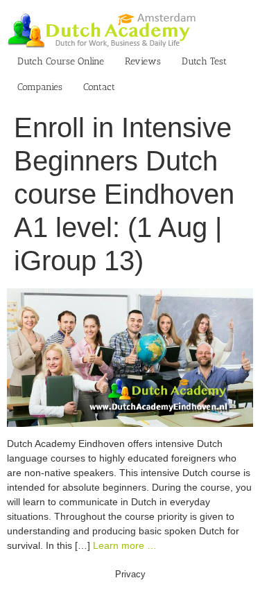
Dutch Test (204, 61)
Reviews (143, 61)
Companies (39, 87)
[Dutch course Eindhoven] (130, 295)
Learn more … (125, 545)
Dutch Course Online (60, 61)
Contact (99, 87)
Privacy (130, 574)
